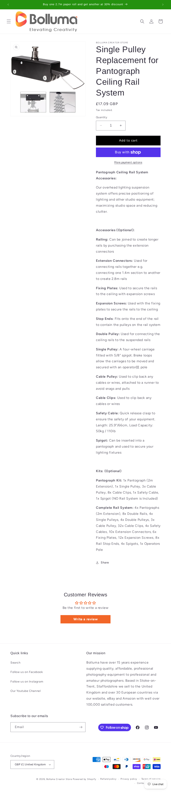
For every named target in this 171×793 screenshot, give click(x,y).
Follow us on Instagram (26, 681)
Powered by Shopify (84, 779)
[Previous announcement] (8, 4)
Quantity (101, 117)
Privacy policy (129, 779)
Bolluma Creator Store (59, 779)
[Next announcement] (162, 4)
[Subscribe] (80, 727)
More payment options (128, 162)
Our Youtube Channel (25, 691)
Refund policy (108, 779)
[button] (8, 21)
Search (15, 662)
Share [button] (105, 562)
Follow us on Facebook (26, 672)
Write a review (85, 619)
